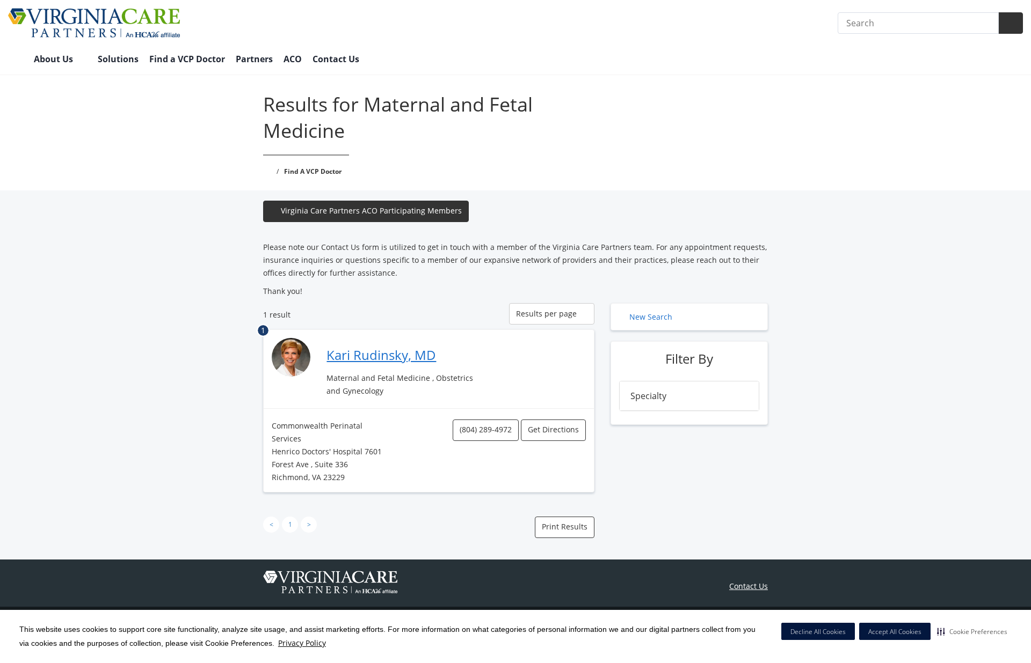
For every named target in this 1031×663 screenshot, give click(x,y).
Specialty (648, 396)
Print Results (564, 526)
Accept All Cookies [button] (894, 631)
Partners (254, 59)
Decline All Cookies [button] (818, 631)
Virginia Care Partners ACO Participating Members (371, 210)
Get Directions (553, 429)
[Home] (15, 60)
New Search (650, 317)
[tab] (689, 395)
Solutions (118, 59)
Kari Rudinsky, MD (381, 355)
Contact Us (336, 59)
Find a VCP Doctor (187, 59)
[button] (972, 631)
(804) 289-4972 (486, 429)
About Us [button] (54, 59)
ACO (293, 59)
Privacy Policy (302, 643)
